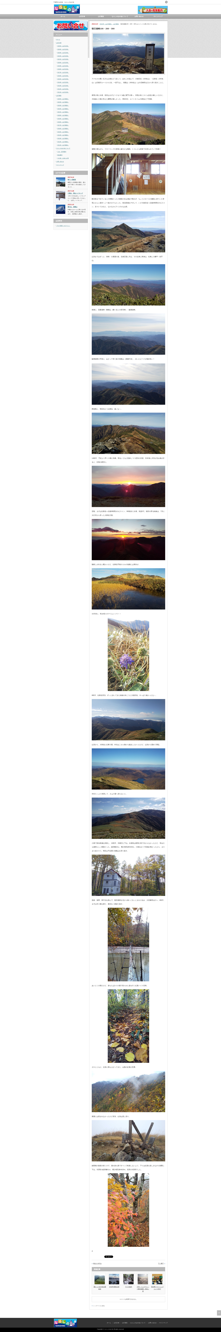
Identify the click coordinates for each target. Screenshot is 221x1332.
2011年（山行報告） (63, 145)
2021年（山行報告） (63, 112)
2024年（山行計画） (63, 49)
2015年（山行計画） (63, 79)
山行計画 (82, 16)
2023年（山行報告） (63, 105)
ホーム (63, 16)
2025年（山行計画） (63, 46)
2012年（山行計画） (63, 89)
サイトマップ (158, 16)
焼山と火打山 (97, 1263)
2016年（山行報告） (63, 128)
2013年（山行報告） (63, 138)
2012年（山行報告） (63, 141)
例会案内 (59, 155)
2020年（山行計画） (63, 62)
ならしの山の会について (120, 16)
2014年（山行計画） (63, 82)
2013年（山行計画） (63, 85)
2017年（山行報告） (63, 125)
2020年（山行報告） (63, 115)
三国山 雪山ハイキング (75, 193)
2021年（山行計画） (63, 59)
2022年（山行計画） (63, 56)
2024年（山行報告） (63, 102)
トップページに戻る (99, 1305)
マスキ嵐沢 (128, 1287)
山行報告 (101, 16)
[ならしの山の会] (67, 13)
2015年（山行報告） (63, 132)
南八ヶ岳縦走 (72, 179)
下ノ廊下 (161, 1263)
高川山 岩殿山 (72, 207)
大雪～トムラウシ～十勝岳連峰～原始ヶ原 (143, 1289)
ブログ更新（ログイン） (63, 225)
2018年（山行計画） (63, 69)
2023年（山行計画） (63, 52)
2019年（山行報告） (63, 118)
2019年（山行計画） (63, 66)
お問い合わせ (139, 16)
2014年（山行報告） (63, 135)
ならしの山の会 (108, 1329)
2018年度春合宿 (114, 1287)
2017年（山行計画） (63, 72)
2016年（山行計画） (63, 75)
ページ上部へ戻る (219, 1313)
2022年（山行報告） (106, 24)
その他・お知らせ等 (63, 158)
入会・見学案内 (61, 151)
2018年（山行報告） (63, 122)
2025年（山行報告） (63, 99)
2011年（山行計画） (63, 92)
